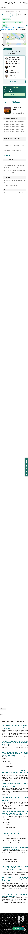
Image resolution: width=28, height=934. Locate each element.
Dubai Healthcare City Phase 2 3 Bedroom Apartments (15, 148)
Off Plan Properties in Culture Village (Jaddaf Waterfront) (15, 165)
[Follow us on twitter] (22, 917)
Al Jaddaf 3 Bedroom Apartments (12, 143)
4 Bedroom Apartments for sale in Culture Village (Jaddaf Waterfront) (15, 129)
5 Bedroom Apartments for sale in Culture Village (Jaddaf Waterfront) (15, 131)
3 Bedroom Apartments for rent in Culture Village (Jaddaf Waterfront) (15, 182)
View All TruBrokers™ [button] (15, 81)
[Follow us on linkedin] (19, 920)
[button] (5, 15)
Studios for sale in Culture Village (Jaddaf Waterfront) (15, 121)
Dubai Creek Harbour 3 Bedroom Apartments (15, 153)
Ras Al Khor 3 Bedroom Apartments (12, 150)
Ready (19, 15)
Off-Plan (25, 15)
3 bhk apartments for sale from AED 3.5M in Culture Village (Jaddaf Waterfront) (15, 192)
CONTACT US (6, 920)
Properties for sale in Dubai (10, 185)
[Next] (4, 709)
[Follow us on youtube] (19, 923)
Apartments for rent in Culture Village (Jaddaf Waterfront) (15, 180)
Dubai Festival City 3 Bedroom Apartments (14, 145)
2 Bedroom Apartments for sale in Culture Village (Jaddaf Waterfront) (15, 126)
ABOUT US (5, 917)
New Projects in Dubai (9, 173)
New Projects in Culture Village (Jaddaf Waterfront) (15, 170)
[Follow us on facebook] (19, 917)
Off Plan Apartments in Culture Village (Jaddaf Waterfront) (15, 163)
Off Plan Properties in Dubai (11, 168)
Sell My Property (10, 2)
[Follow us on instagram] (22, 920)
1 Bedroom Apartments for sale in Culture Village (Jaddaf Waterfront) (15, 124)
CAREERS (13, 917)
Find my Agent (5, 2)
